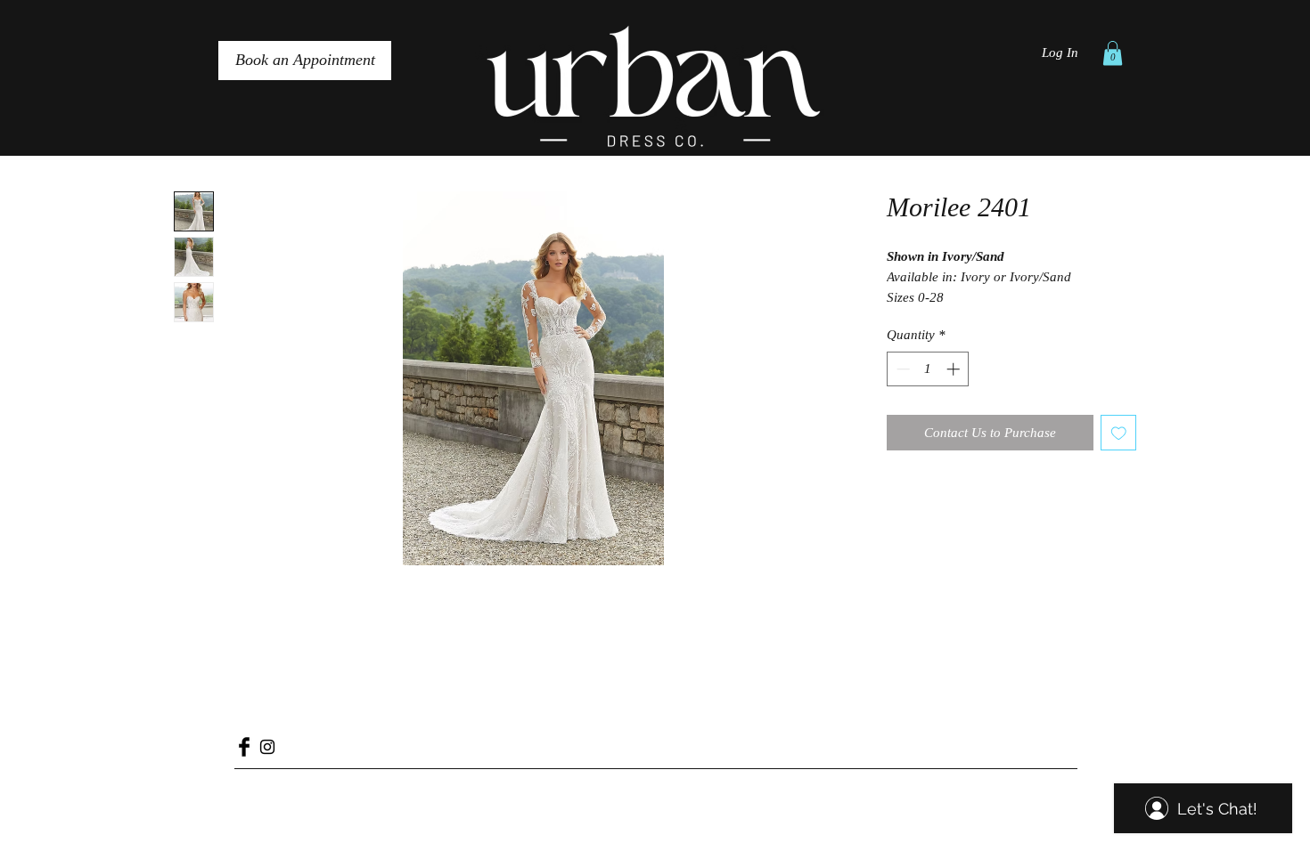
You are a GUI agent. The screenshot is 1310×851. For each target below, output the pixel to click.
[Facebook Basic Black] (244, 747)
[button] (1112, 53)
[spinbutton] (928, 369)
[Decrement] (901, 369)
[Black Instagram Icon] (267, 747)
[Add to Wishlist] (1119, 433)
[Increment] (955, 369)
